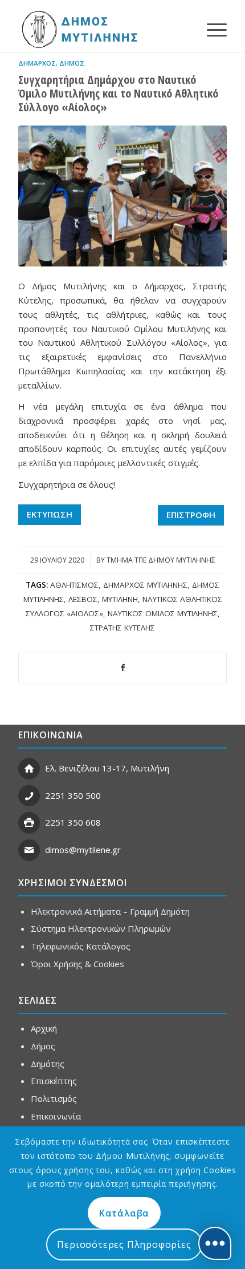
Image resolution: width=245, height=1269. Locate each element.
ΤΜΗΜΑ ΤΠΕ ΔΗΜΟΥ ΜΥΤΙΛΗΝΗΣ (161, 560)
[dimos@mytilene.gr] (29, 850)
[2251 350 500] (29, 796)
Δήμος (71, 63)
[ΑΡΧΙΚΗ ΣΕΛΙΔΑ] (78, 29)
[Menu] (211, 29)
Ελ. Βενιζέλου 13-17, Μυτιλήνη (107, 768)
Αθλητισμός (74, 585)
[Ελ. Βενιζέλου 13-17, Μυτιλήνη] (29, 768)
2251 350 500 (73, 795)
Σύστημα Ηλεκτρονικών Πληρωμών (101, 928)
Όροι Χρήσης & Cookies (77, 963)
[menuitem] (211, 29)
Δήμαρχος (37, 63)
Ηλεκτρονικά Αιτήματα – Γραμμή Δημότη (110, 911)
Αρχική (44, 1028)
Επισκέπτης (54, 1080)
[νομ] (122, 196)
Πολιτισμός (54, 1098)
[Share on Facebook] (122, 668)
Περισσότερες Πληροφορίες (124, 1244)
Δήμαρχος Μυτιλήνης (145, 585)
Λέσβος (82, 599)
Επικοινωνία (56, 1116)
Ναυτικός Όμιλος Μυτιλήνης (163, 613)
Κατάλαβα (124, 1213)
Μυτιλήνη (120, 599)
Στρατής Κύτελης (122, 628)
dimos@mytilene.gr (83, 849)
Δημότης (47, 1063)
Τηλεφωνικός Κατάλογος (80, 946)
